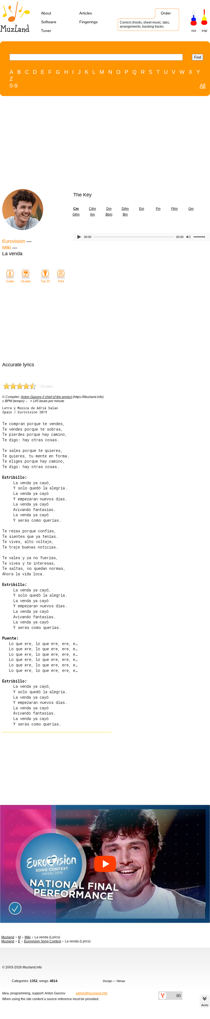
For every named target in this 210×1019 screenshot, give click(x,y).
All (202, 86)
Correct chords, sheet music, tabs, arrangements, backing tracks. (145, 24)
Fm (158, 209)
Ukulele (26, 281)
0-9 (14, 86)
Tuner (46, 30)
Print (61, 281)
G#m (76, 214)
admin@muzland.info (91, 993)
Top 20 (45, 281)
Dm (109, 209)
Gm (191, 209)
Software (48, 22)
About (46, 13)
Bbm (109, 214)
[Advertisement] (93, 144)
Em (141, 209)
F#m (174, 209)
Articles (85, 13)
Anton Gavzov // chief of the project (46, 397)
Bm (125, 214)
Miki (6, 247)
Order (166, 13)
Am (92, 214)
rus (193, 31)
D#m (125, 209)
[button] (105, 864)
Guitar (10, 281)
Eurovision (13, 241)
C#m (92, 209)
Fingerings (88, 22)
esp (204, 31)
